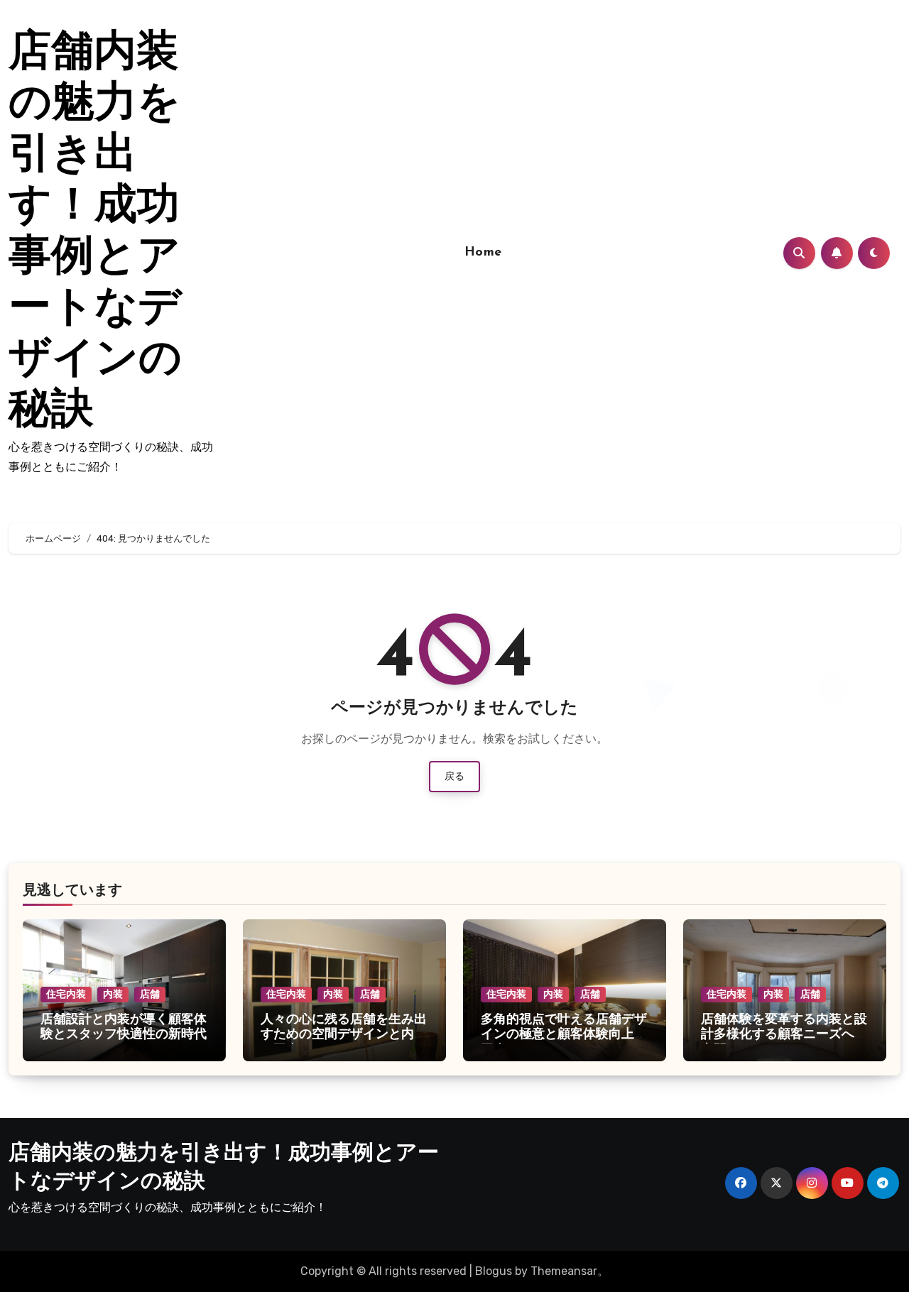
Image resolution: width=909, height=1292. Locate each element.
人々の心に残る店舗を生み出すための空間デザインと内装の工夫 (344, 1035)
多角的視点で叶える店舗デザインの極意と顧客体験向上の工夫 (564, 1035)
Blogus (493, 1271)
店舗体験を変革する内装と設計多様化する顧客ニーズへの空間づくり (784, 1035)
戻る (454, 776)
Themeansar (563, 1271)
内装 (113, 994)
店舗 (150, 994)
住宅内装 (66, 994)
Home (483, 252)
